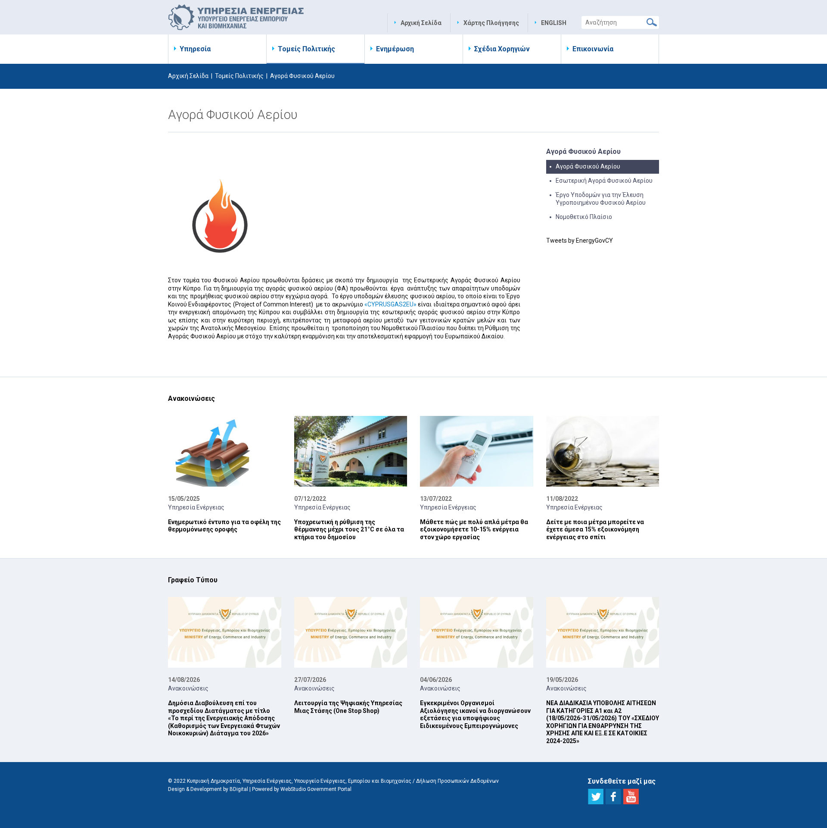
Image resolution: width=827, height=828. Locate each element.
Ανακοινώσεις (188, 688)
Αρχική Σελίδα (421, 22)
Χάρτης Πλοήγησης (491, 22)
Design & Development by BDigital (208, 789)
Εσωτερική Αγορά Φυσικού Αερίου (604, 180)
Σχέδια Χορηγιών (502, 49)
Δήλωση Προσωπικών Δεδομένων (457, 781)
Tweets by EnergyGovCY (579, 240)
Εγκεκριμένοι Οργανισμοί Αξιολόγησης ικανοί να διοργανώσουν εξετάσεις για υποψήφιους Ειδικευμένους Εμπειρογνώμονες (475, 714)
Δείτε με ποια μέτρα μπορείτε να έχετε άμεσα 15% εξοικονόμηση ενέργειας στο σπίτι (595, 530)
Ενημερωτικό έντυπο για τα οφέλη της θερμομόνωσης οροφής (224, 526)
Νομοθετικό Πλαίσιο (584, 216)
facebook (613, 796)
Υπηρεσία (195, 49)
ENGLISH (553, 22)
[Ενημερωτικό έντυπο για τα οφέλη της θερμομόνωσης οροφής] (224, 451)
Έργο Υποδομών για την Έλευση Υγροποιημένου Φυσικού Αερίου (601, 198)
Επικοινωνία (592, 49)
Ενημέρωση (395, 49)
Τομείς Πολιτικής (306, 49)
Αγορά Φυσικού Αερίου (588, 166)
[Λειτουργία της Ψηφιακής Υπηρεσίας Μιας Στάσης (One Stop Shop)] (350, 632)
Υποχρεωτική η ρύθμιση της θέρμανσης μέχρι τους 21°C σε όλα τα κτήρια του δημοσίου (349, 530)
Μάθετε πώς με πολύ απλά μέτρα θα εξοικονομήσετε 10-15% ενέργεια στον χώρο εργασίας (474, 530)
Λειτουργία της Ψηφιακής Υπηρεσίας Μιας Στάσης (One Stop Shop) (348, 707)
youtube (631, 796)
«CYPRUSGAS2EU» (390, 304)
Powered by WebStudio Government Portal (301, 789)
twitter (595, 796)
